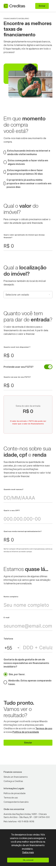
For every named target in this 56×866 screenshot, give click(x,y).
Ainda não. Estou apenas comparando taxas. (30, 682)
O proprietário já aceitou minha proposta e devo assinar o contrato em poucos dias (29, 183)
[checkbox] (48, 366)
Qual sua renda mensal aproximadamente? (23, 531)
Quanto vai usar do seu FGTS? (17, 377)
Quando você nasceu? (13, 489)
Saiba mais (28, 852)
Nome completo (11, 596)
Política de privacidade (25, 732)
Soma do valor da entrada (28, 406)
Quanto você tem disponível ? (17, 347)
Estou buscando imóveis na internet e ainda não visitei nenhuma (28, 152)
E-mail (6, 617)
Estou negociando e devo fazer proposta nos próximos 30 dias (25, 172)
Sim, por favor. (17, 674)
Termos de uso (43, 728)
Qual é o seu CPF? (12, 510)
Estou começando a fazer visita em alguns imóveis (28, 162)
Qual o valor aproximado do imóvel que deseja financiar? (24, 236)
